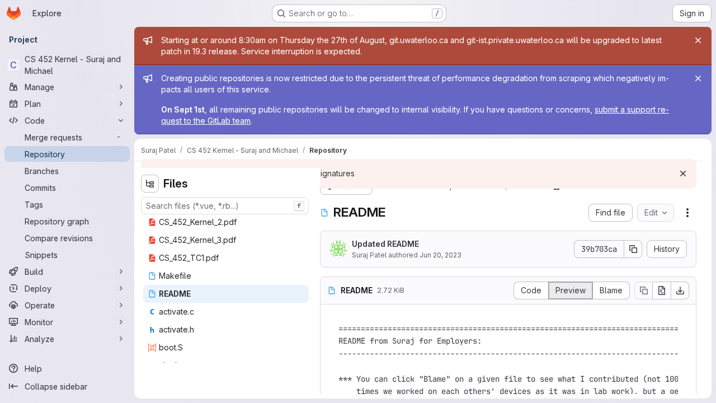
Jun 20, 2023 (440, 255)
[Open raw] (662, 290)
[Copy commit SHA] (633, 249)
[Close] (698, 40)
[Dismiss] (683, 173)
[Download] (680, 290)
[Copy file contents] (643, 290)
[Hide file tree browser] (150, 184)
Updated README (385, 244)
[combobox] (225, 205)
